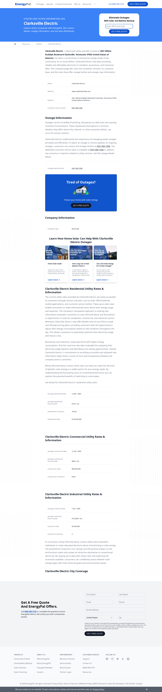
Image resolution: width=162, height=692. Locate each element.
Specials (49, 4)
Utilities (39, 44)
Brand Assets (65, 667)
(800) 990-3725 (30, 611)
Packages (40, 4)
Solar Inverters (20, 667)
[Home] (15, 44)
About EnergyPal (44, 663)
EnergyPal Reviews (44, 667)
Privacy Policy (57, 683)
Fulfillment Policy (85, 683)
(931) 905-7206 (77, 108)
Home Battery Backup (23, 663)
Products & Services (63, 4)
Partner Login (65, 672)
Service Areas (65, 663)
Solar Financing (20, 672)
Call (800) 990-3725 (116, 4)
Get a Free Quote (138, 4)
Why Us (77, 4)
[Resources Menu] (95, 4)
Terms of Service (70, 683)
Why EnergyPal (43, 659)
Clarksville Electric (54, 44)
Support (86, 659)
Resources (87, 4)
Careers (40, 672)
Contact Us (87, 663)
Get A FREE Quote (81, 205)
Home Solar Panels (22, 659)
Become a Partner (67, 659)
